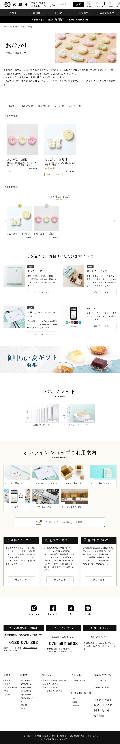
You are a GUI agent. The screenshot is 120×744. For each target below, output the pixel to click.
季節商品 (83, 13)
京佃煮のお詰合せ (50, 687)
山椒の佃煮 (26, 687)
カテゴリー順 (75, 106)
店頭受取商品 (107, 13)
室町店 (75, 702)
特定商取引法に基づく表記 (45, 736)
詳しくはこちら (42, 292)
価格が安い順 (27, 106)
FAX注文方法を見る (63, 637)
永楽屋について (103, 675)
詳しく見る (21, 579)
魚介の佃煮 (26, 691)
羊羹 (6, 691)
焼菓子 (7, 684)
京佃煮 (24, 675)
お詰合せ (46, 675)
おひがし (8, 695)
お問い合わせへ (99, 637)
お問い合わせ (101, 710)
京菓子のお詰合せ (50, 684)
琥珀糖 (7, 680)
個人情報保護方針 (77, 736)
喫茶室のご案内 (102, 687)
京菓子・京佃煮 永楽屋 (11, 27)
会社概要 (27, 736)
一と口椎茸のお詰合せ (52, 691)
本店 (74, 698)
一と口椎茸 (26, 680)
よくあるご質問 (103, 700)
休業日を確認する (30, 648)
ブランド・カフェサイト (104, 682)
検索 (79, 4)
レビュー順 (59, 106)
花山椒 (24, 705)
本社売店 (76, 706)
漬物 (23, 709)
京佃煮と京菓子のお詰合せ (54, 680)
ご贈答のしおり (79, 680)
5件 (59, 168)
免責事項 (62, 736)
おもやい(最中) (10, 687)
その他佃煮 (26, 695)
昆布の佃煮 (26, 684)
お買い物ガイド (103, 705)
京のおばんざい (27, 700)
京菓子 (23, 27)
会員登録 (99, 715)
